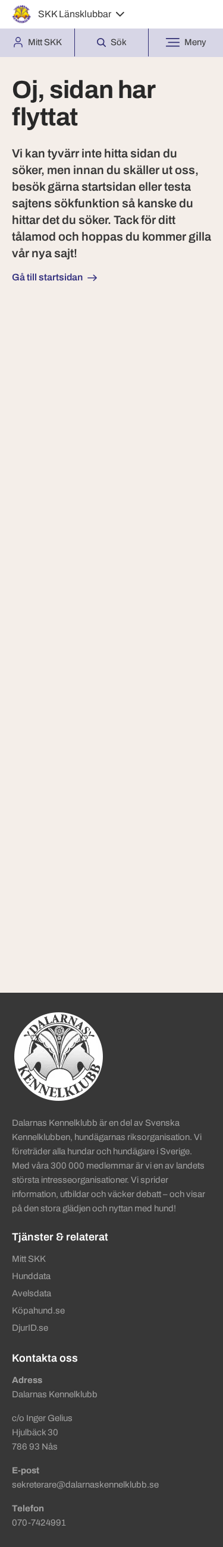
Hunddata (31, 1276)
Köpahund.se (38, 1310)
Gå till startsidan (47, 277)
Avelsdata (31, 1293)
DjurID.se (30, 1328)
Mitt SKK (29, 1259)
